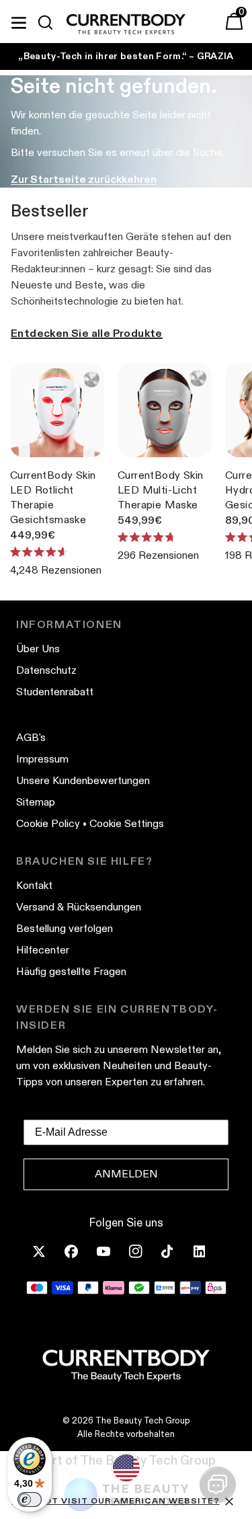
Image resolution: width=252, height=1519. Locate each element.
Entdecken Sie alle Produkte (87, 333)
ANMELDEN (126, 1173)
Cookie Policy (48, 823)
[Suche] (51, 23)
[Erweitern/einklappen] (19, 21)
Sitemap (35, 801)
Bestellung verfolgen (64, 928)
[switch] (29, 1499)
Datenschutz (46, 670)
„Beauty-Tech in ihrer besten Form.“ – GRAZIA (125, 56)
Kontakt (34, 885)
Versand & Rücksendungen (78, 906)
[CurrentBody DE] (126, 25)
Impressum (42, 758)
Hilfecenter (42, 949)
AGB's (31, 737)
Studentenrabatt (54, 691)
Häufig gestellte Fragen (71, 971)
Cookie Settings (126, 823)
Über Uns (38, 648)
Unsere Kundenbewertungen (83, 780)
